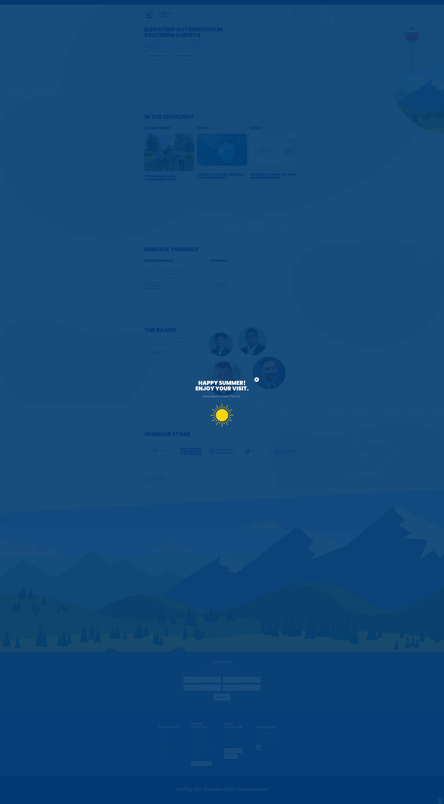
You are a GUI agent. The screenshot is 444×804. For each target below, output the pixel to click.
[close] (256, 379)
